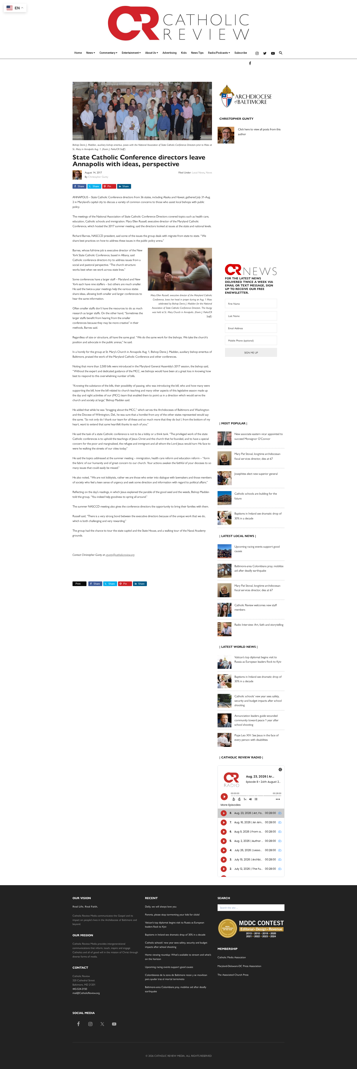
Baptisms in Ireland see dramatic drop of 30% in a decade (175, 934)
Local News (198, 172)
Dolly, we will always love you (160, 906)
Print (78, 583)
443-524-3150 (80, 989)
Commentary (107, 52)
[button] (280, 53)
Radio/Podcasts (218, 52)
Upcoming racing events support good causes (169, 967)
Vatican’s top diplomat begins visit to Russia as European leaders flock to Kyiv (257, 659)
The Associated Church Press (233, 974)
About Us (151, 52)
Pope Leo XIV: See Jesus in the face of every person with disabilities (256, 737)
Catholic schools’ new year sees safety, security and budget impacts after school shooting (258, 700)
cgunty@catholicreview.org (120, 555)
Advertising (170, 52)
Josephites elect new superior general (256, 473)
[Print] (74, 583)
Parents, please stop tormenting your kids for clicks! (172, 914)
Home (78, 52)
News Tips (197, 52)
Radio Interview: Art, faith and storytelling (258, 624)
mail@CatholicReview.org (86, 993)
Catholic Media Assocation (232, 957)
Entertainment (130, 52)
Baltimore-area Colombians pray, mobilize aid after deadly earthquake (258, 568)
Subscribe (240, 52)
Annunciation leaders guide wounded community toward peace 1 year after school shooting (256, 720)
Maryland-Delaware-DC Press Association (239, 966)
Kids (184, 52)
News (90, 52)
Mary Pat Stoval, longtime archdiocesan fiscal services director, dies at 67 (257, 587)
